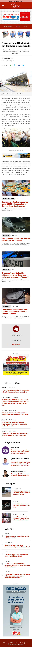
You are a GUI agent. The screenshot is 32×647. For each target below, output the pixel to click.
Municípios (10, 484)
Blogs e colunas (12, 442)
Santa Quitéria (8, 26)
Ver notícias (16, 344)
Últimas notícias (12, 383)
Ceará (25, 26)
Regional (17, 26)
